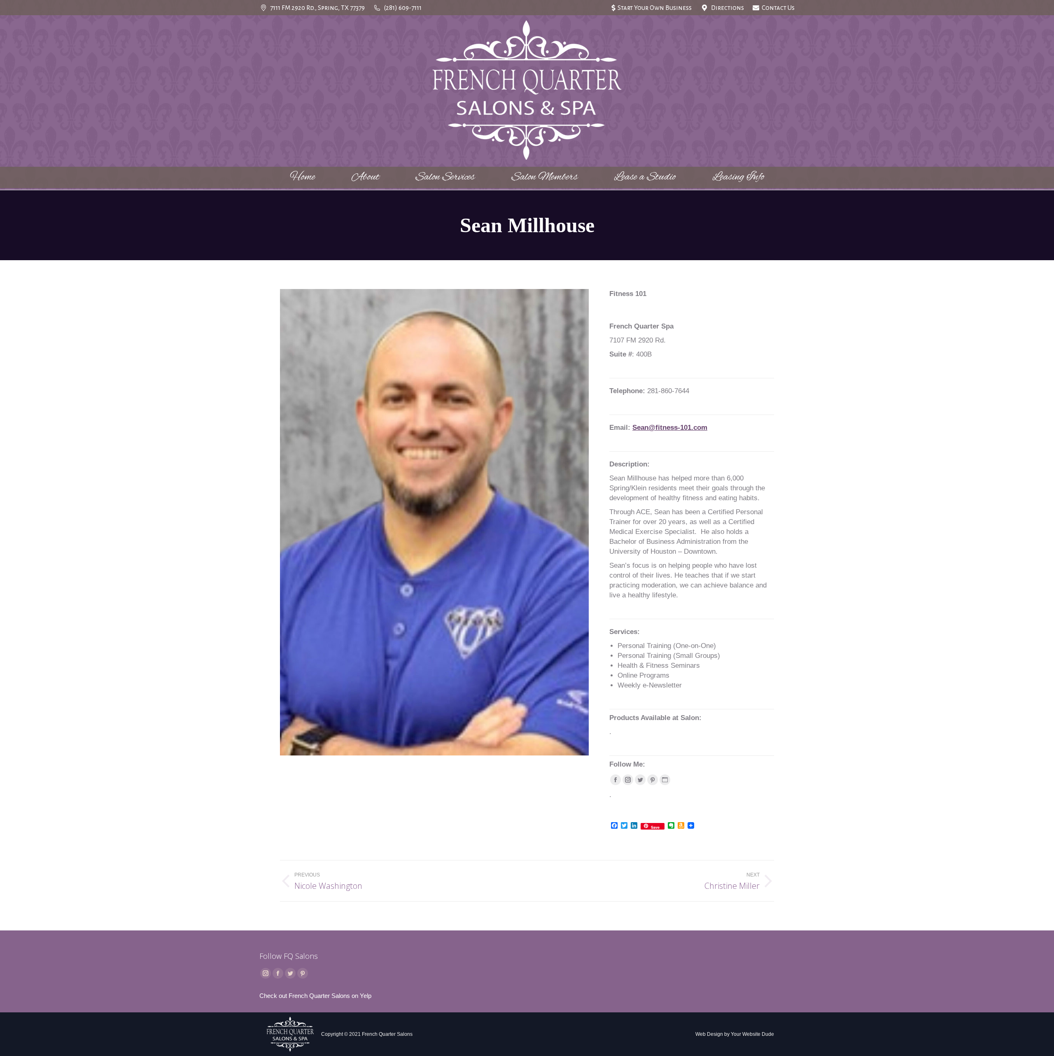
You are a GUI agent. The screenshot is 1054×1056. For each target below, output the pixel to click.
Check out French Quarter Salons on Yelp (315, 995)
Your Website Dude (752, 1034)
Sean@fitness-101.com (669, 427)
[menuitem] (651, 7)
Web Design (709, 1034)
